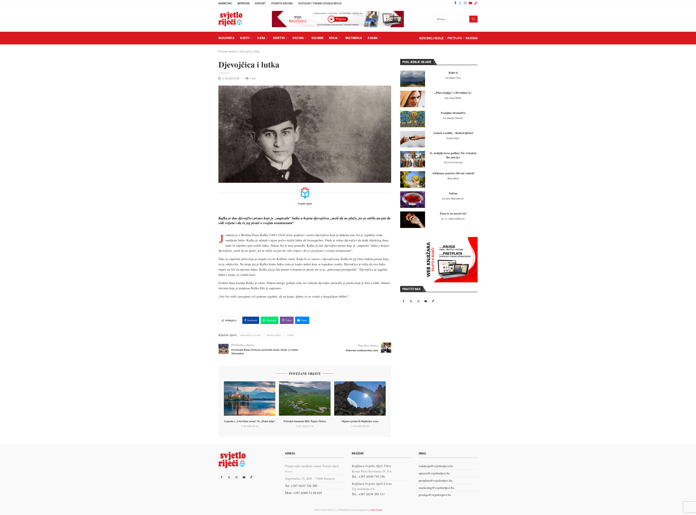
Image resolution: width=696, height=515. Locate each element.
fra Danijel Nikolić (453, 118)
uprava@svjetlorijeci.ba (434, 473)
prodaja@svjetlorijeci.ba (435, 495)
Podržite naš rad (282, 3)
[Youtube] (470, 3)
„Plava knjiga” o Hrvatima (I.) (453, 92)
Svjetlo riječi (305, 203)
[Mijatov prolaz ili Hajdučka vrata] (360, 398)
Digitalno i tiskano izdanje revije (319, 3)
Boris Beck (453, 178)
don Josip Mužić (453, 98)
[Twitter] (460, 3)
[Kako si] (412, 79)
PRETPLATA (455, 38)
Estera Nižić (453, 138)
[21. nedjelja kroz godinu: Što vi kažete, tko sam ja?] (412, 159)
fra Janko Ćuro (453, 77)
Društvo (279, 38)
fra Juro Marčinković (453, 198)
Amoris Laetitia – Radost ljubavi (453, 133)
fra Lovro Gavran (453, 162)
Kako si (453, 72)
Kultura (298, 38)
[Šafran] (412, 199)
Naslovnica (226, 38)
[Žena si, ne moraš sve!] (412, 219)
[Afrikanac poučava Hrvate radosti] (412, 179)
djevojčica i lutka (250, 335)
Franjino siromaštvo (453, 113)
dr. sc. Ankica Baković (453, 218)
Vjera (261, 38)
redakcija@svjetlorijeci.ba (436, 466)
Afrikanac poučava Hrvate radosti (453, 173)
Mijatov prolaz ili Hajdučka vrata (359, 421)
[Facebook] (455, 3)
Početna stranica (227, 51)
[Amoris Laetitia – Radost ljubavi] (412, 139)
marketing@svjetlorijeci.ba (436, 487)
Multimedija (353, 38)
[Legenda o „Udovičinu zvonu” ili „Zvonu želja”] (249, 398)
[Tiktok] (476, 3)
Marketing (225, 3)
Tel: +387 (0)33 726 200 (301, 485)
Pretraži (473, 19)
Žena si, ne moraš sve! (453, 213)
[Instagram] (465, 3)
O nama (373, 38)
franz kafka (274, 335)
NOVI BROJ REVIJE (431, 38)
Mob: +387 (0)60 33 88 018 (303, 493)
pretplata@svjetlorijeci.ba (435, 480)
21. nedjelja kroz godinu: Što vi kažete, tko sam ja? (453, 155)
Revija (333, 38)
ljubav (290, 335)
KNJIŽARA (472, 38)
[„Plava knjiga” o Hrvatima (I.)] (412, 99)
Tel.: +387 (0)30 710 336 (368, 476)
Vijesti (244, 38)
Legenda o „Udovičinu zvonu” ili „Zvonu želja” (249, 421)
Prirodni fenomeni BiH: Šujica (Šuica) (305, 421)
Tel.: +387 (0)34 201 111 (368, 494)
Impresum (243, 3)
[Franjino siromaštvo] (412, 119)
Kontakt (260, 3)
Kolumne (318, 38)
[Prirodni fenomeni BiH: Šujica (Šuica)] (304, 398)
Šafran (453, 193)
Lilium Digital (376, 509)
